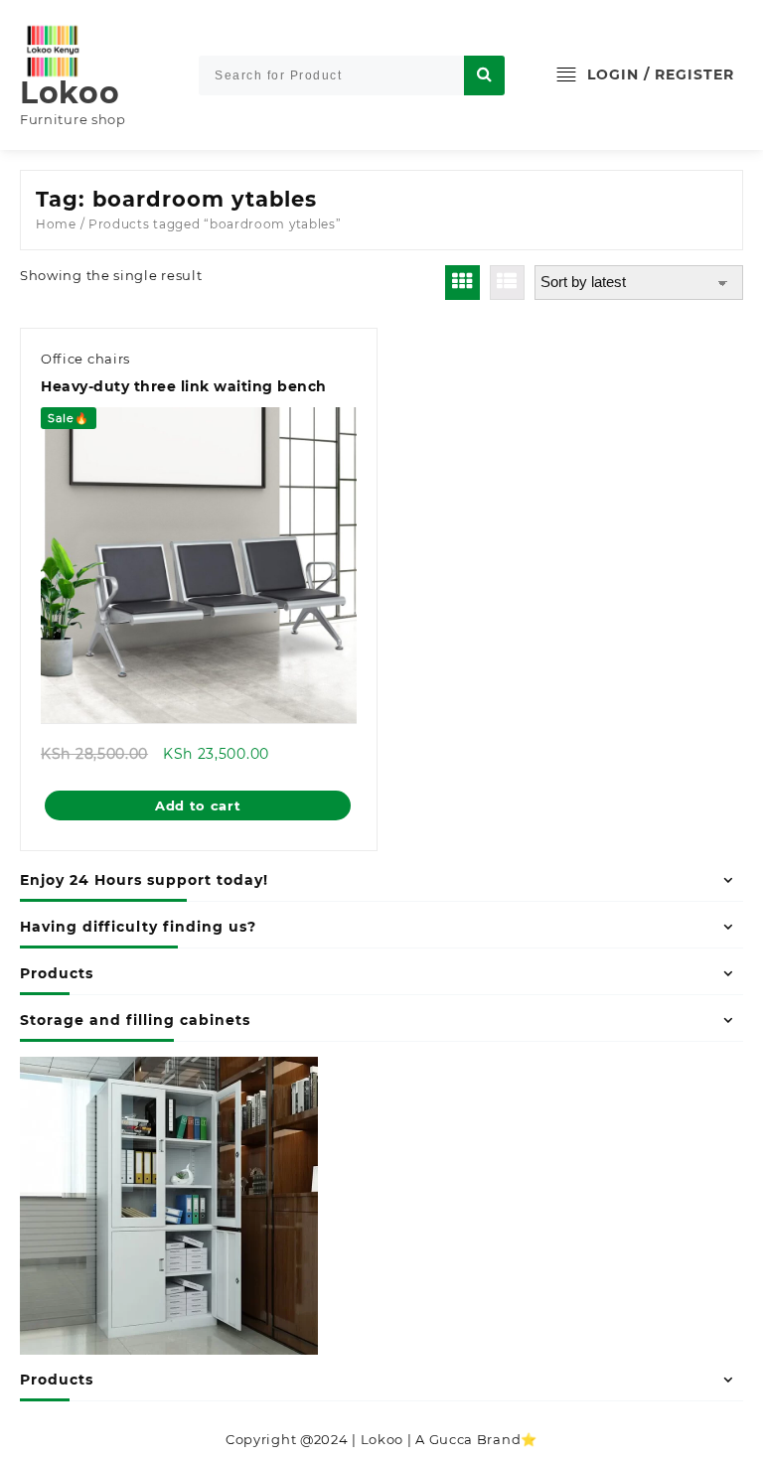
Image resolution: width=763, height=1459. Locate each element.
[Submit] (484, 75)
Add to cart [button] (198, 805)
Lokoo (70, 92)
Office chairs (85, 358)
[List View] (507, 282)
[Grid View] (462, 282)
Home (56, 224)
